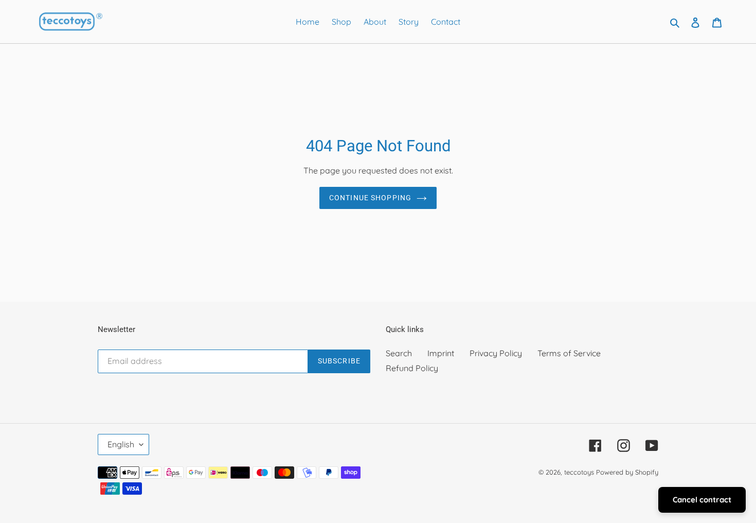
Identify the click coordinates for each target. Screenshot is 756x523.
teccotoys (579, 472)
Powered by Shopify (627, 472)
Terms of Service (569, 353)
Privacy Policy (496, 353)
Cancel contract (702, 499)
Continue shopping (370, 198)
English (120, 444)
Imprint (440, 353)
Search (399, 353)
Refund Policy (412, 368)
